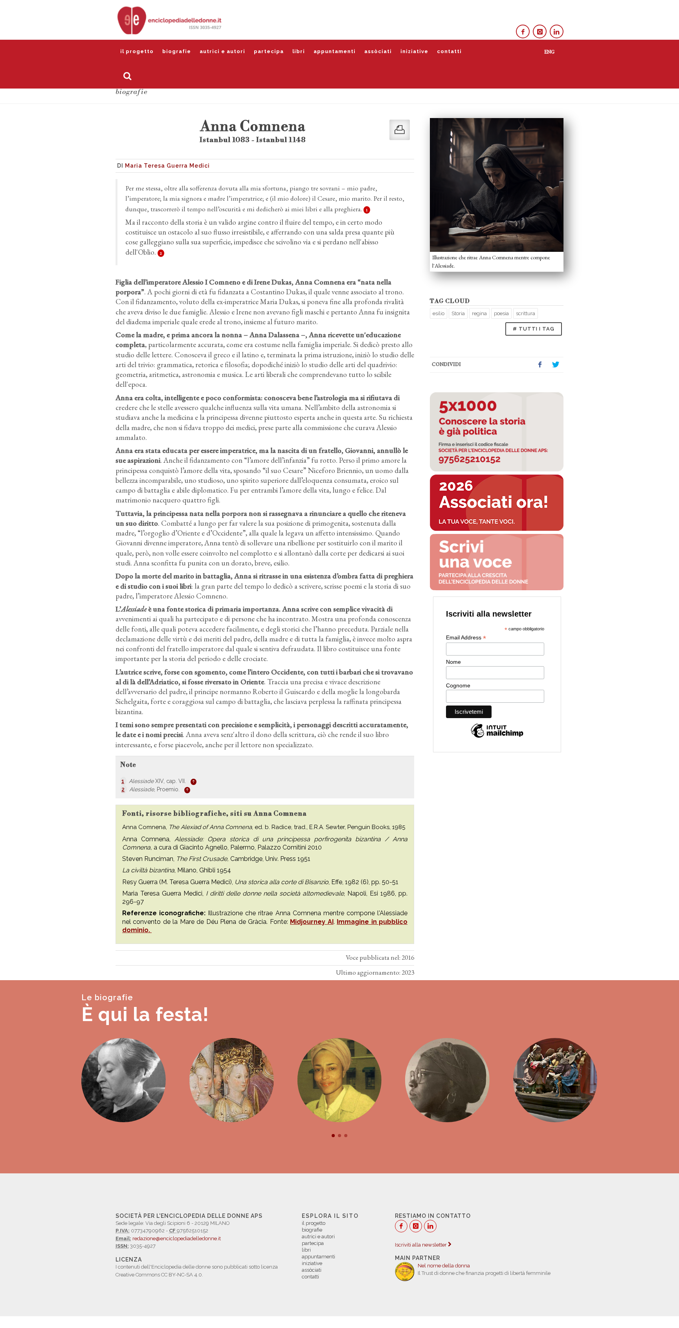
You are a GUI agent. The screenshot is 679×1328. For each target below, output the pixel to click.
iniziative (414, 51)
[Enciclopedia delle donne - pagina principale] (170, 19)
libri (298, 51)
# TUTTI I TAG (533, 329)
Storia (458, 313)
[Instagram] (540, 32)
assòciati (378, 51)
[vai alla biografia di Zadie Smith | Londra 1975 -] (339, 1080)
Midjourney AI (311, 921)
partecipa (269, 51)
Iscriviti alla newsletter (421, 1245)
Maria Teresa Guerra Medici (167, 166)
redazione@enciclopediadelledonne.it (176, 1238)
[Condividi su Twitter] (555, 365)
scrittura (525, 313)
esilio (438, 313)
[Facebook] (523, 32)
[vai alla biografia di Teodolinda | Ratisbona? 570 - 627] (231, 1080)
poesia (501, 313)
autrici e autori (222, 51)
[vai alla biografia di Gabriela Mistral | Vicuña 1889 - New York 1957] (123, 1080)
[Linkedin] (556, 32)
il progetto (137, 51)
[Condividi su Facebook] (540, 365)
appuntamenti (335, 51)
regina (479, 313)
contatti (449, 51)
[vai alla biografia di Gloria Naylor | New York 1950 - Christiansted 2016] (447, 1080)
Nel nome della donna (444, 1266)
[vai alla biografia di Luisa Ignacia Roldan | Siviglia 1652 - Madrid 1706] (555, 1080)
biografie (176, 51)
